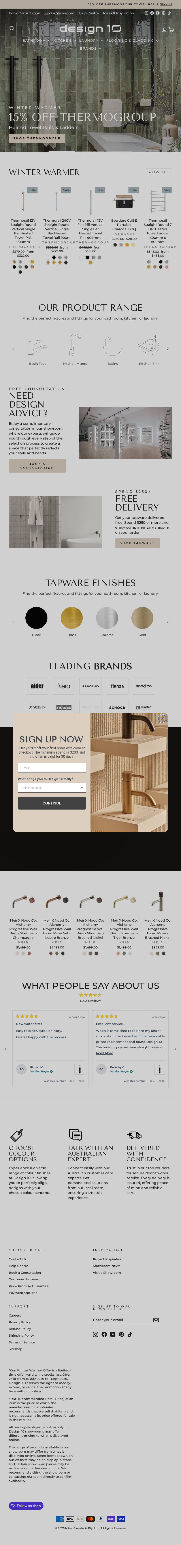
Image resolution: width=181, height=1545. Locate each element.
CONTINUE (52, 803)
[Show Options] (81, 787)
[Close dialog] (162, 718)
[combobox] (50, 787)
